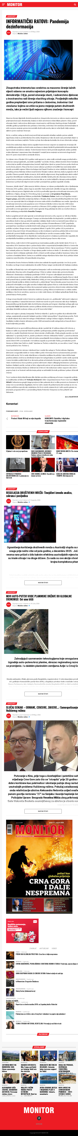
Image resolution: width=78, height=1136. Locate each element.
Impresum (39, 1124)
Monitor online (23, 33)
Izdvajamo (28, 411)
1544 (21, 411)
